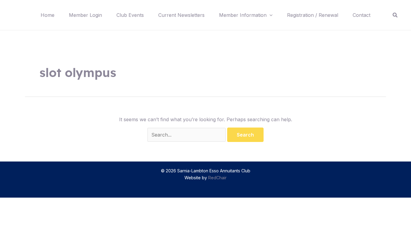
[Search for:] (187, 135)
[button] (270, 15)
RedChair (217, 177)
